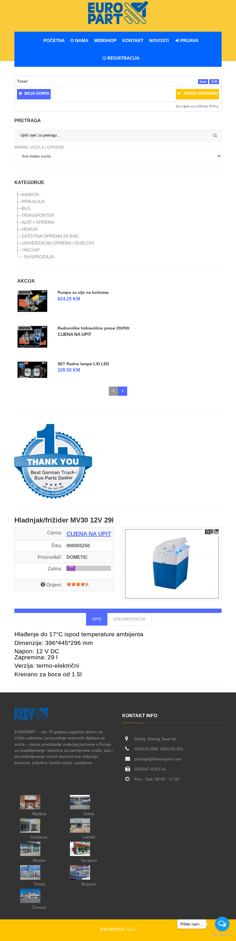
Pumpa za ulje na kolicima (83, 292)
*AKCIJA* (31, 249)
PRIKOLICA (33, 201)
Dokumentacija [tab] (129, 619)
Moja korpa (36, 93)
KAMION (30, 194)
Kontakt (132, 40)
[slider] (78, 584)
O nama (79, 40)
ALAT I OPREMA (38, 222)
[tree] (118, 225)
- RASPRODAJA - (39, 256)
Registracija (123, 58)
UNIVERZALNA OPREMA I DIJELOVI (58, 243)
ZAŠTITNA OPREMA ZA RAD (50, 236)
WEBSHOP (105, 40)
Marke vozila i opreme (39, 147)
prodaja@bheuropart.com (157, 759)
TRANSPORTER (38, 215)
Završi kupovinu (200, 93)
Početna (54, 40)
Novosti (159, 40)
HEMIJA (30, 229)
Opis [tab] (96, 619)
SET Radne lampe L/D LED (83, 363)
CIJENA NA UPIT (74, 334)
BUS (26, 208)
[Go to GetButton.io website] (222, 935)
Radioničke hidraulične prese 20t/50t (94, 328)
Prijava (189, 40)
